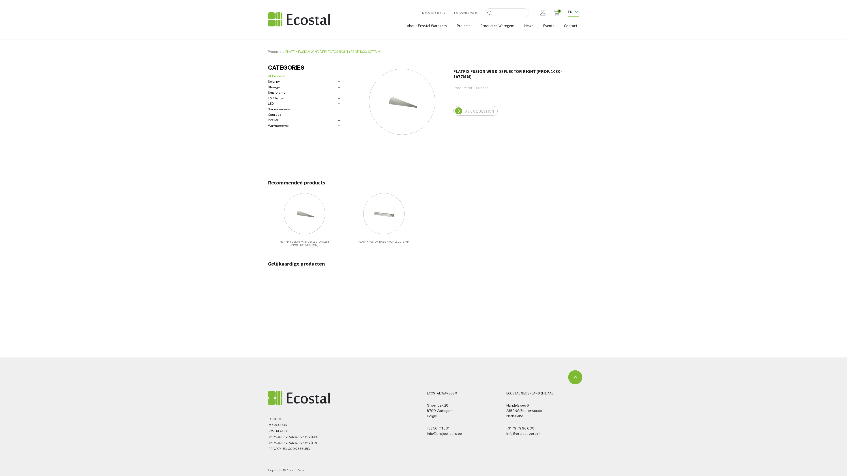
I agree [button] (574, 470)
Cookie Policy (559, 470)
